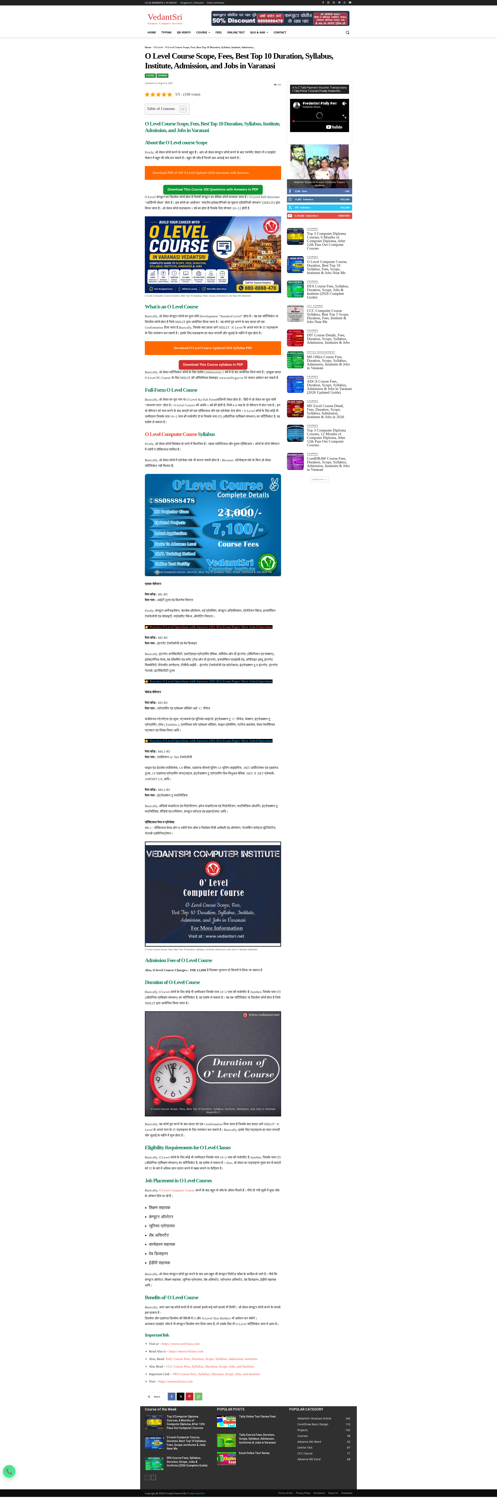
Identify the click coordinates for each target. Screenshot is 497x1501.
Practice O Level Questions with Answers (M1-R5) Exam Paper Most (199, 627)
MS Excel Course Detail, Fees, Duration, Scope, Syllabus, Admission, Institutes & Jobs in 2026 (325, 411)
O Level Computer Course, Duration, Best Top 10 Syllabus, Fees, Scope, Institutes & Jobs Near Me (327, 267)
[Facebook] (323, 3)
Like (347, 191)
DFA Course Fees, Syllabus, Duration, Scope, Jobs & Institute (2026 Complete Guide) (328, 291)
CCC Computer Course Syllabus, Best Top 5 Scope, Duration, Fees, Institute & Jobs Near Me (328, 316)
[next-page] (153, 1477)
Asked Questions (260, 627)
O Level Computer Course (171, 434)
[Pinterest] (189, 1396)
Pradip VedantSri (196, 1493)
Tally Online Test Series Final (257, 1416)
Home (148, 47)
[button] (347, 32)
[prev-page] (147, 1477)
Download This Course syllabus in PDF (213, 364)
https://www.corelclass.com (181, 1344)
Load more (318, 479)
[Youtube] (350, 3)
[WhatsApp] (344, 3)
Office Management (321, 352)
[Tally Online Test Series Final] (226, 1422)
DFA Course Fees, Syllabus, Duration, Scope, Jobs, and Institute (216, 1374)
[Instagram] (328, 3)
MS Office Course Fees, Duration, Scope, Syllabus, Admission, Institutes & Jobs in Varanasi (328, 362)
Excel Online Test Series (254, 1453)
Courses (162, 75)
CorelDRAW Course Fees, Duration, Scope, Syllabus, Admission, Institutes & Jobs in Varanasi (328, 464)
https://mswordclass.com (176, 1381)
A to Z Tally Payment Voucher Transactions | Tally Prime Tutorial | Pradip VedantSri (319, 89)
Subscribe (343, 215)
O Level (158, 47)
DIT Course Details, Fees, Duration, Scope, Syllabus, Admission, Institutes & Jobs (328, 339)
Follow (344, 199)
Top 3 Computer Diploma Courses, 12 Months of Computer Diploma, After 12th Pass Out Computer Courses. (326, 437)
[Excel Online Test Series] (226, 1458)
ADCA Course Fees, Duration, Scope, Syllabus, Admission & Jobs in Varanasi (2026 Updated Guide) (329, 386)
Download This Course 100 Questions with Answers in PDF (213, 189)
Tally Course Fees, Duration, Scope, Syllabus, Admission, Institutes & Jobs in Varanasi (257, 1438)
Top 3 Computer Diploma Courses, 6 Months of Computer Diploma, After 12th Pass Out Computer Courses (326, 240)
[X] (334, 3)
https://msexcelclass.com (186, 1351)
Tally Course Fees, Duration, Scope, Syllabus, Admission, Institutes (212, 1359)
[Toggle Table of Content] (181, 109)
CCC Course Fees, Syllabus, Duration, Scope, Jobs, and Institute (210, 1366)
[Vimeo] (339, 3)
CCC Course (315, 306)
